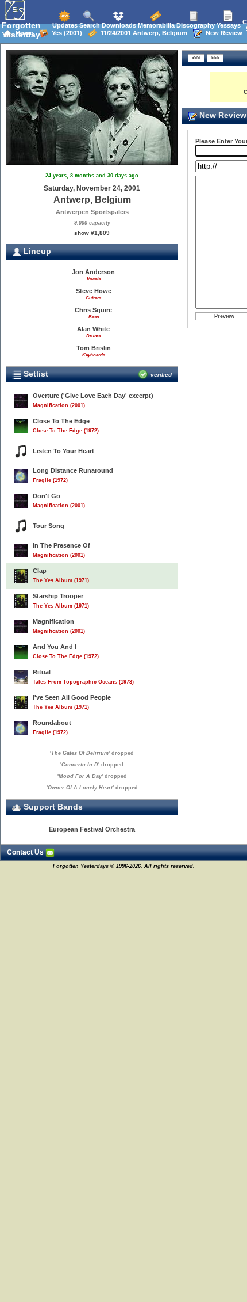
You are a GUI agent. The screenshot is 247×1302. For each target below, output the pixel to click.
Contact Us (26, 852)
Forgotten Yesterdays (23, 30)
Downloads (118, 25)
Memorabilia (155, 25)
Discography (195, 25)
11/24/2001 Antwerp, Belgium (142, 32)
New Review (222, 32)
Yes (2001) (65, 32)
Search (89, 25)
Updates (64, 25)
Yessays (228, 25)
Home (22, 32)
